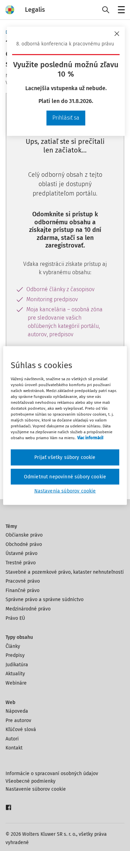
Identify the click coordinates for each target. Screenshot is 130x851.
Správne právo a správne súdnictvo (45, 599)
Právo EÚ (15, 618)
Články (13, 646)
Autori (12, 739)
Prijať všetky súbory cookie (64, 457)
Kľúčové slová (21, 729)
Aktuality (15, 674)
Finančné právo (23, 590)
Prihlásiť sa (65, 117)
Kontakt (14, 748)
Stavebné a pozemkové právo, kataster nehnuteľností (65, 572)
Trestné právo (21, 563)
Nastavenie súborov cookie (36, 789)
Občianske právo (24, 535)
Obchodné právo (24, 544)
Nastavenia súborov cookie (65, 491)
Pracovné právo (23, 581)
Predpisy (15, 655)
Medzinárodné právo (28, 609)
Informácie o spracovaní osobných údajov (52, 773)
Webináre (16, 683)
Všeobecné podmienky (30, 781)
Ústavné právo (21, 553)
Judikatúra (17, 665)
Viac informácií (90, 437)
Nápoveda (17, 711)
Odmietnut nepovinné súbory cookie (65, 476)
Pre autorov (18, 720)
